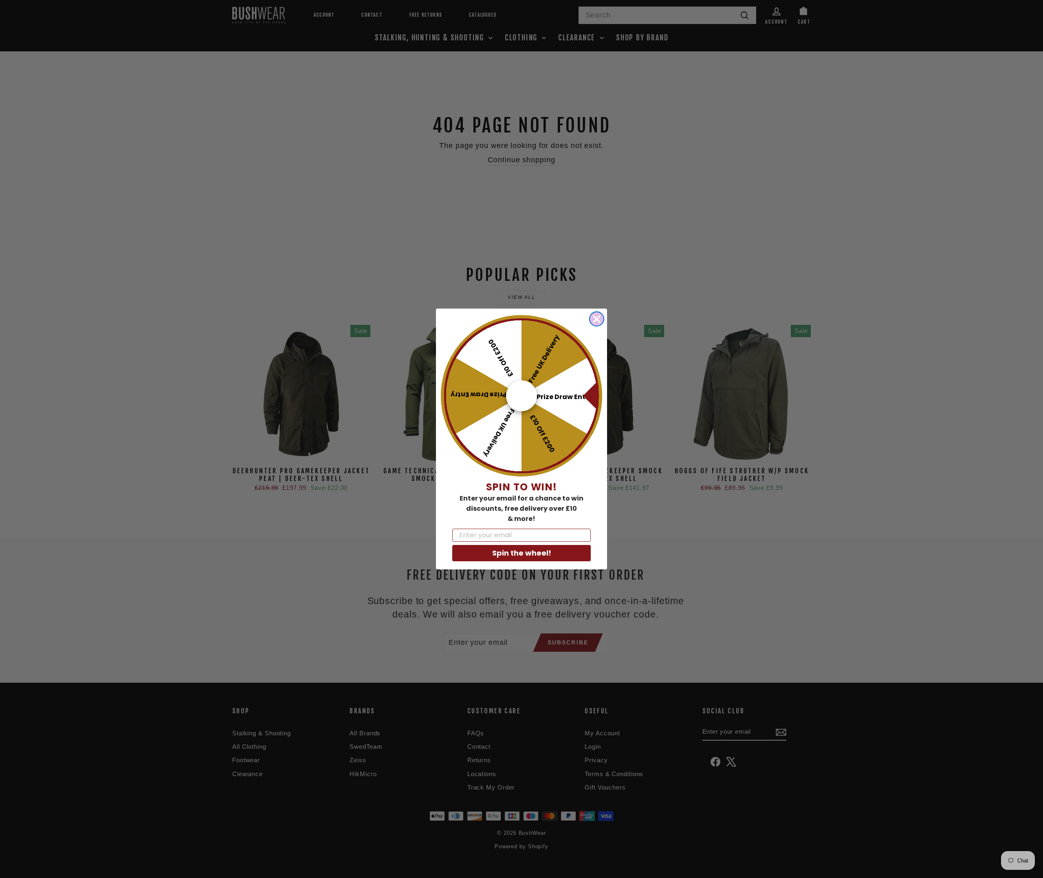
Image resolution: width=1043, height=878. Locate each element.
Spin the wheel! (521, 553)
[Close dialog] (597, 319)
